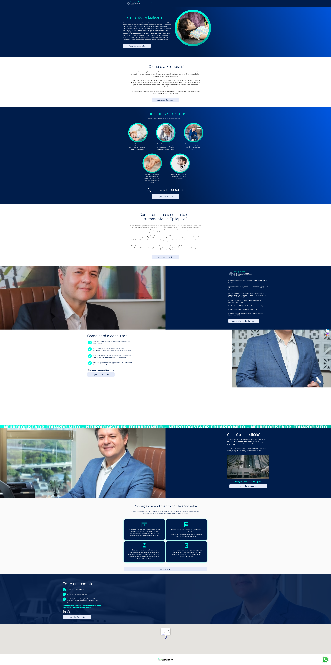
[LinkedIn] (327, 330)
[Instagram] (327, 334)
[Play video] (248, 467)
